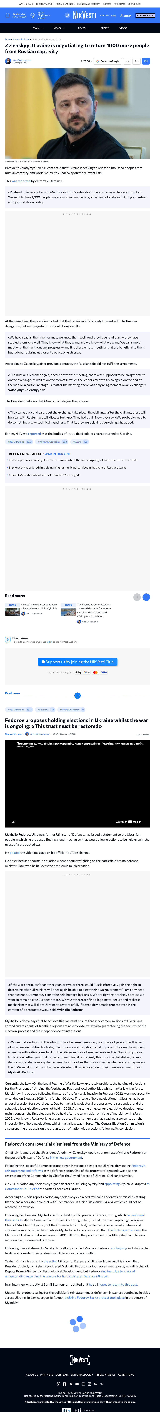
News (16, 39)
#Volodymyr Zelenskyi (49, 441)
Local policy (134, 4)
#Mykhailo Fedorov (69, 709)
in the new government (66, 1157)
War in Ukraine (26, 4)
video (123, 28)
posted (15, 852)
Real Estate (119, 4)
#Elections (43, 709)
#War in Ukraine (16, 441)
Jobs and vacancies (65, 4)
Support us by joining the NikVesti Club (80, 661)
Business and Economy (88, 4)
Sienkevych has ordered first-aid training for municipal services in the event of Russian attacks (67, 467)
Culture (107, 4)
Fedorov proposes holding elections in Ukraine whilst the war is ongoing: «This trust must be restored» (73, 460)
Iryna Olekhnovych (21, 60)
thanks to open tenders (124, 1230)
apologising (119, 1248)
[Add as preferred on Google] (67, 15)
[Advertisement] (77, 266)
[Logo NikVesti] (84, 15)
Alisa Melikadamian (40, 734)
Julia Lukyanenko (40, 1354)
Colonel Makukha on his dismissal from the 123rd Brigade (44, 475)
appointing (112, 1184)
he (90, 1284)
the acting (50, 1261)
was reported (21, 181)
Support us (146, 15)
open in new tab (143, 734)
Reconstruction (44, 4)
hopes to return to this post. (118, 1284)
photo (105, 28)
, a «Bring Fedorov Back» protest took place (94, 1297)
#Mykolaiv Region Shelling (51, 1330)
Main (8, 39)
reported (34, 433)
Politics (25, 39)
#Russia (77, 441)
